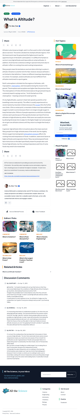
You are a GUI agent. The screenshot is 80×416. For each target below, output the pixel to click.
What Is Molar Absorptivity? (24, 238)
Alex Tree (15, 26)
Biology (39, 234)
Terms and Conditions (15, 413)
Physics (58, 61)
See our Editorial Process (16, 211)
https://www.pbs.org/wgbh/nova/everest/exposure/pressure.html (21, 176)
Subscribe (65, 135)
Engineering (59, 86)
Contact (63, 394)
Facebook (64, 402)
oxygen (37, 105)
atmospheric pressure (31, 134)
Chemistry (6, 234)
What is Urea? (70, 158)
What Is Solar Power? (6, 259)
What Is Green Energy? (63, 89)
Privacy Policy (5, 413)
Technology (6, 255)
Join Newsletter (71, 6)
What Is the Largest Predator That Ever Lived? (26, 260)
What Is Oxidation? (9, 237)
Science (44, 392)
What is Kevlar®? (70, 172)
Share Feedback (40, 211)
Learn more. (64, 1)
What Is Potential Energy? (64, 65)
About (62, 392)
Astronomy (45, 397)
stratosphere (15, 86)
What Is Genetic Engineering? (42, 238)
